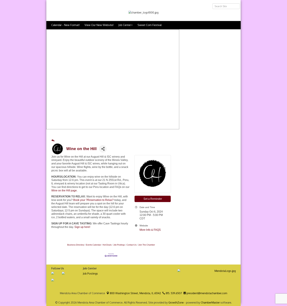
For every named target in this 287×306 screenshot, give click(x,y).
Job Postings (119, 245)
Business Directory (75, 245)
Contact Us (132, 245)
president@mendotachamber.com (206, 293)
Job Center (124, 25)
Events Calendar (93, 245)
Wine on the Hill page (64, 190)
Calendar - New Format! (65, 25)
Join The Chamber (146, 245)
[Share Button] (103, 149)
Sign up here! (82, 227)
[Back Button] (52, 141)
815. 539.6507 (173, 293)
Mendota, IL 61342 (135, 293)
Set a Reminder (153, 198)
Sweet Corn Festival (150, 25)
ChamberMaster (210, 302)
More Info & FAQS (150, 229)
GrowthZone (176, 302)
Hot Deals (107, 245)
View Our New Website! (99, 25)
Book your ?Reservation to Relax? (93, 200)
